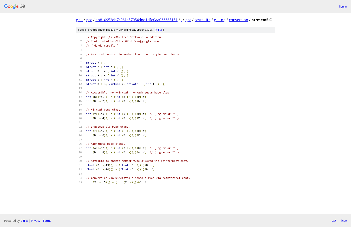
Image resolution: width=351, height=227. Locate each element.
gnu (79, 19)
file (159, 29)
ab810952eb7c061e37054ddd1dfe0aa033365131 (136, 19)
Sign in (342, 6)
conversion (238, 19)
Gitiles (24, 221)
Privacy (35, 221)
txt (334, 220)
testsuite (202, 19)
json (343, 220)
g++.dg (219, 19)
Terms (47, 221)
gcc (89, 19)
